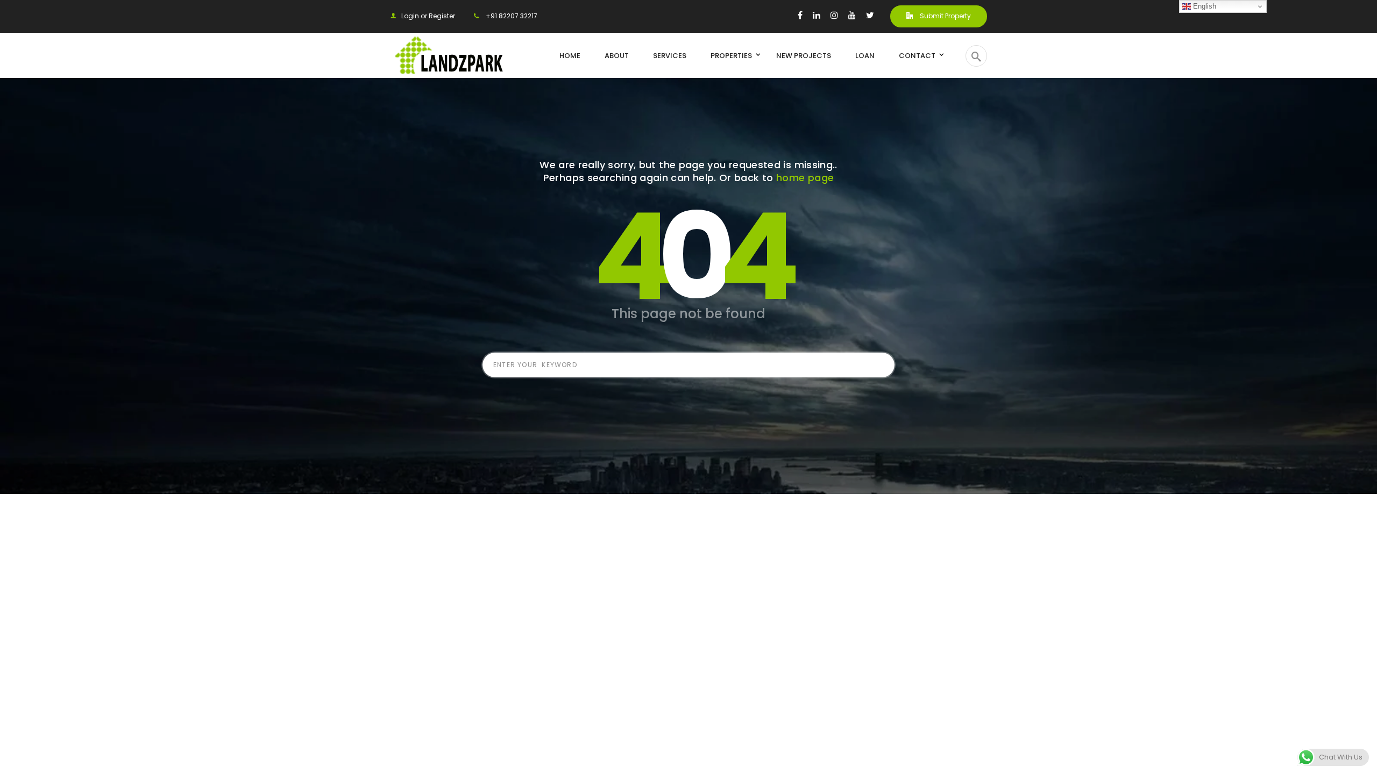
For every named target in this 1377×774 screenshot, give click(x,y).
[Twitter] (870, 15)
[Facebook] (800, 15)
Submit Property (944, 15)
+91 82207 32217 (510, 15)
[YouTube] (852, 15)
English (1203, 6)
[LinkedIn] (816, 15)
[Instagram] (834, 15)
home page (805, 177)
